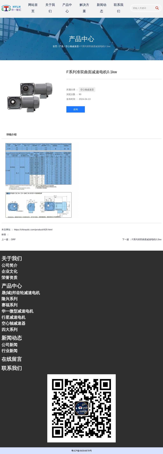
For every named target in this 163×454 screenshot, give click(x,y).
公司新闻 (10, 344)
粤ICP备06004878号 (81, 450)
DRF (13, 239)
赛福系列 (10, 305)
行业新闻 (10, 350)
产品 (61, 46)
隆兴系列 (10, 298)
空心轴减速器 (72, 46)
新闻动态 (101, 8)
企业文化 (10, 271)
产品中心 (67, 8)
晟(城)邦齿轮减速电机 (21, 292)
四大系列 (10, 329)
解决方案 (84, 8)
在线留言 (12, 359)
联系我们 (118, 8)
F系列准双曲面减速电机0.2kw (146, 239)
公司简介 (10, 265)
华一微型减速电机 (17, 311)
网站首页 (33, 8)
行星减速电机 (13, 317)
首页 (55, 46)
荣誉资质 (10, 277)
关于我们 (50, 8)
